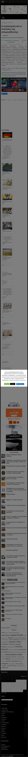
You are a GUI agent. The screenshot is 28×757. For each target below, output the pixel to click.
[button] (6, 384)
